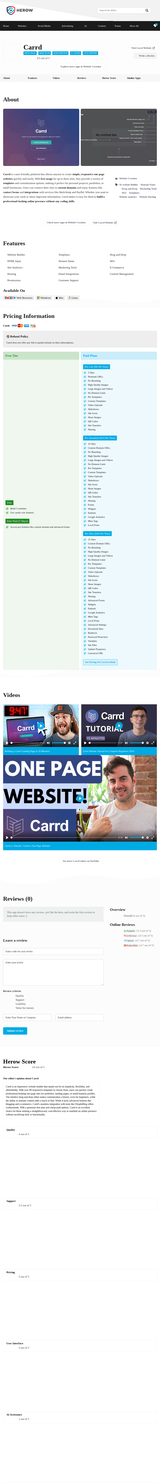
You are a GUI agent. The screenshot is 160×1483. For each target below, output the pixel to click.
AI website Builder (128, 184)
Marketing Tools (148, 188)
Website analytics (128, 197)
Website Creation (128, 178)
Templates (134, 193)
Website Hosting (147, 197)
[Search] (147, 10)
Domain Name (148, 184)
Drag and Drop (129, 188)
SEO (124, 193)
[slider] (24, 742)
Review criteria (12, 991)
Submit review (15, 1030)
